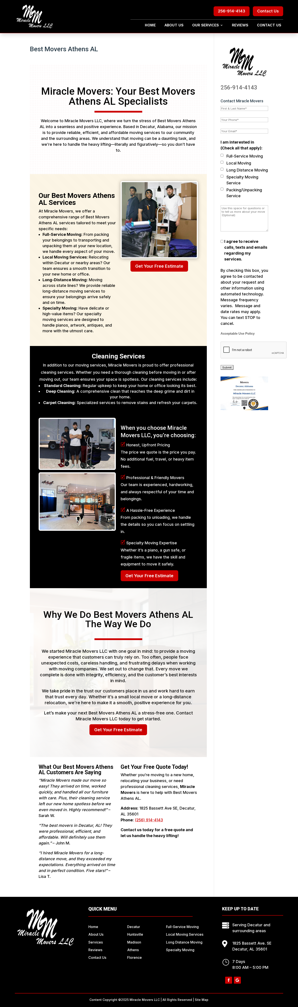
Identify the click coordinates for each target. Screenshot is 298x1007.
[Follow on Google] (237, 980)
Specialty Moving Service (242, 180)
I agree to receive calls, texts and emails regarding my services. (245, 250)
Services (95, 942)
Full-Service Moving (244, 156)
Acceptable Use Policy (238, 333)
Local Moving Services (184, 934)
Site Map (201, 1000)
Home (150, 25)
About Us (173, 25)
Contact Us (268, 11)
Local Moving (238, 163)
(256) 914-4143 (149, 820)
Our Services (205, 25)
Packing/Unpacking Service (244, 193)
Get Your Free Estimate (159, 266)
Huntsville (135, 934)
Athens (133, 950)
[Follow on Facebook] (228, 980)
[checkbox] (222, 155)
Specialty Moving (180, 950)
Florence (134, 957)
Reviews (240, 25)
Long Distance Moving (247, 170)
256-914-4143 (231, 11)
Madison (134, 942)
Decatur (133, 927)
